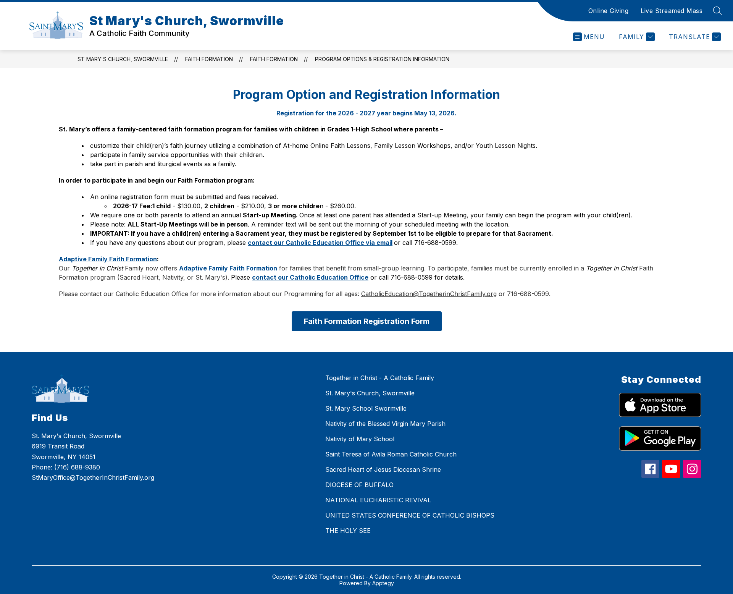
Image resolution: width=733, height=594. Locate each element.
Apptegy (383, 583)
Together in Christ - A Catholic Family (379, 378)
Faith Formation (209, 59)
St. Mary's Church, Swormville (370, 393)
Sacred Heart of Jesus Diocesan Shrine (383, 469)
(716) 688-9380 (77, 467)
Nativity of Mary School (359, 439)
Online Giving (608, 11)
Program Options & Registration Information (382, 59)
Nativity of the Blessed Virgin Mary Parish (385, 423)
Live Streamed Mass (671, 11)
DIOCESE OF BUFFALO (359, 485)
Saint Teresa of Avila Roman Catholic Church (391, 454)
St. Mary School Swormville (366, 408)
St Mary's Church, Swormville (122, 59)
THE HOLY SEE (348, 530)
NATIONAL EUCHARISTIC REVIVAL (378, 500)
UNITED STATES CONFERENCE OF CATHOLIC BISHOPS (409, 515)
